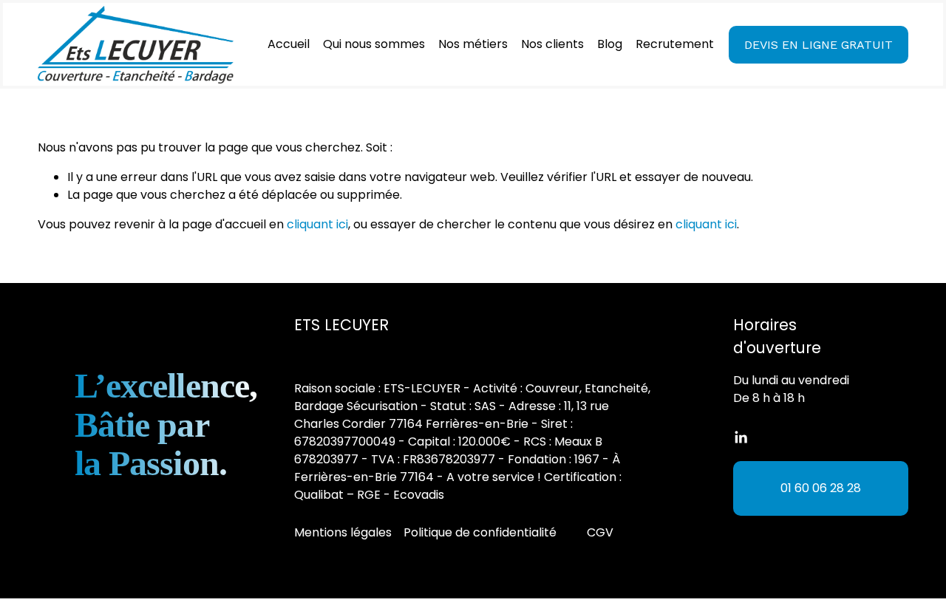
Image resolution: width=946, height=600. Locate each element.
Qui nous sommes (374, 43)
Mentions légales (343, 532)
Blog (609, 43)
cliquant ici (317, 224)
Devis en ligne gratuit (818, 45)
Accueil (289, 43)
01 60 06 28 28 (820, 488)
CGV (600, 532)
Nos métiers (473, 43)
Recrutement (675, 43)
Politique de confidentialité (480, 532)
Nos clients (552, 43)
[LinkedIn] (740, 437)
